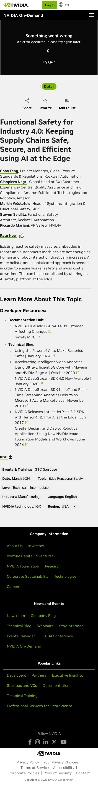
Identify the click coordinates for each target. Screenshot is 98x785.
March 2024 (21, 478)
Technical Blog (19, 626)
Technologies (65, 576)
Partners (39, 675)
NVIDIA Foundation (23, 566)
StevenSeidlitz (13, 214)
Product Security (58, 773)
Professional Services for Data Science (39, 706)
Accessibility (63, 767)
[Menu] (92, 15)
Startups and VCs (22, 685)
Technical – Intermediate (31, 487)
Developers (16, 675)
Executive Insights (67, 675)
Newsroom (16, 615)
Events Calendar (21, 636)
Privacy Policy (28, 762)
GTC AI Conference (57, 636)
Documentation (56, 685)
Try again (49, 62)
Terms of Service (35, 767)
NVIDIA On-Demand (24, 646)
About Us (15, 545)
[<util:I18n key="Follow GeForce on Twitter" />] (54, 742)
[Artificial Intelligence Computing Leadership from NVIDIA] (15, 5)
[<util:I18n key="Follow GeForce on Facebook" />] (30, 742)
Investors (36, 545)
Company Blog (43, 615)
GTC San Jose (46, 469)
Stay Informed (71, 626)
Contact (83, 773)
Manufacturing (28, 496)
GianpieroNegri (13, 181)
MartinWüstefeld (15, 203)
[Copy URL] (49, 51)
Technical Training (22, 695)
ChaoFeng (9, 171)
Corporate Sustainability (28, 576)
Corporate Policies (23, 773)
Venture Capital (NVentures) (31, 556)
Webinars (45, 626)
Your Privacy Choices (60, 762)
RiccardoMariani (14, 225)
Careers (13, 586)
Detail (49, 86)
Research (53, 566)
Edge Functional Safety (66, 478)
